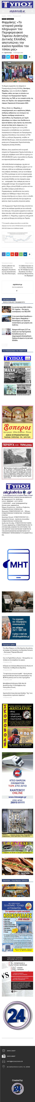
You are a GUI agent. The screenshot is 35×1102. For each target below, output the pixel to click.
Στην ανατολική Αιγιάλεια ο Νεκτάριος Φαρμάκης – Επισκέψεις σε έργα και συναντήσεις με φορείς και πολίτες (22, 320)
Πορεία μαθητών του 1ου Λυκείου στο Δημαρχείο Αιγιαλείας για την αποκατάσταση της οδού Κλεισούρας (9, 270)
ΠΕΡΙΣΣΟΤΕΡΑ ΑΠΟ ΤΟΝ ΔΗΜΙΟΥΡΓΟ (14, 302)
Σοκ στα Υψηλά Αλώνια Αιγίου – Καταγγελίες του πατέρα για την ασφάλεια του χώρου (18, 659)
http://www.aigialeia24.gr (17, 287)
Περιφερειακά (17, 16)
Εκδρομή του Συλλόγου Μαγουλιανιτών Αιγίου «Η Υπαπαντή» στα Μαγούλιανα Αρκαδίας (18, 667)
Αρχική (4, 16)
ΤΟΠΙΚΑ (9, 16)
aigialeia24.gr (8, 52)
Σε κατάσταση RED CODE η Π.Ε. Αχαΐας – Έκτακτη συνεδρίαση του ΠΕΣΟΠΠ (22, 309)
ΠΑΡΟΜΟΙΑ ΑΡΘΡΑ (8, 299)
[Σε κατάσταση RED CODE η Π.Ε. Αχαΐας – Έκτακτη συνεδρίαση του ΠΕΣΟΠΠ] (6, 309)
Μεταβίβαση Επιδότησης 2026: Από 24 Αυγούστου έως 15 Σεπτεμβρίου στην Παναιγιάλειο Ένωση (14, 685)
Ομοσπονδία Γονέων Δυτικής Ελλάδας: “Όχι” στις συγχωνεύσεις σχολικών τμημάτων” (17, 694)
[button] (32, 11)
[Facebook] (17, 291)
